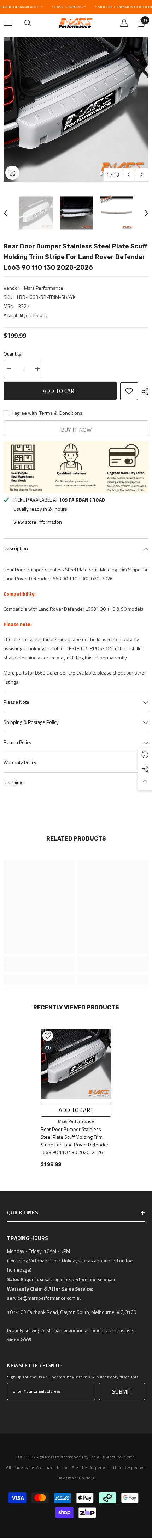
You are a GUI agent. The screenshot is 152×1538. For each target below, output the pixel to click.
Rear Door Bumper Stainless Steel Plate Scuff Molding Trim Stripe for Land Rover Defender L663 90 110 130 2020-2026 (75, 1140)
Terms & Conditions (60, 413)
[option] (76, 109)
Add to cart (60, 391)
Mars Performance (43, 287)
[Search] (28, 23)
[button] (128, 174)
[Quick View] (47, 1048)
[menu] (8, 23)
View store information (37, 521)
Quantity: (13, 353)
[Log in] (124, 23)
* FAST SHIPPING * (68, 7)
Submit (122, 1391)
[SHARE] (143, 391)
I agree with (24, 413)
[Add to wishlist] (129, 391)
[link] (39, 968)
